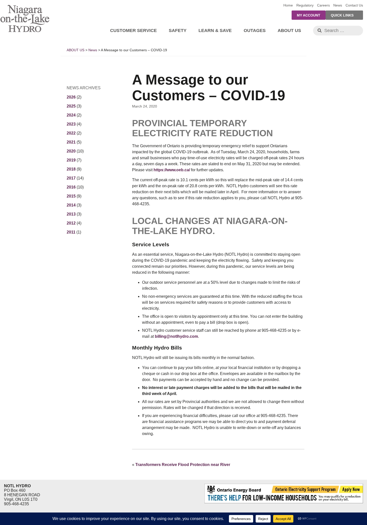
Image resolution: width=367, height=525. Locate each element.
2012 (71, 223)
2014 (71, 205)
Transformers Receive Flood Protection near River (182, 464)
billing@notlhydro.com (176, 336)
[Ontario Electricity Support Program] (282, 502)
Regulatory (305, 5)
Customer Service (133, 30)
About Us (289, 30)
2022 (71, 133)
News (337, 5)
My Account (308, 15)
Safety (177, 30)
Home (288, 5)
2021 (71, 142)
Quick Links (342, 15)
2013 (71, 214)
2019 (71, 160)
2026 (71, 97)
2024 (71, 115)
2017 (71, 178)
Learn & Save (215, 30)
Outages (255, 30)
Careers (323, 5)
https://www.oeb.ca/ (172, 170)
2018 (71, 169)
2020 (71, 151)
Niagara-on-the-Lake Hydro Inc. (25, 17)
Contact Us (354, 5)
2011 (71, 232)
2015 (71, 196)
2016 (71, 187)
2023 (71, 124)
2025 (71, 106)
